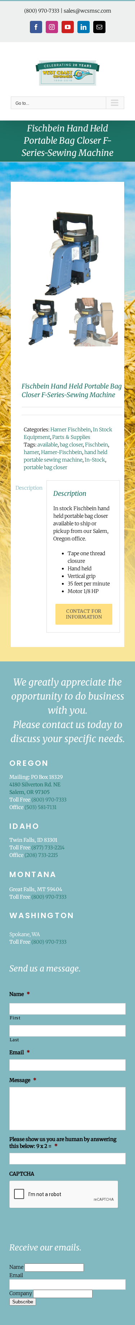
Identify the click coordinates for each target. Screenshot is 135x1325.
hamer (31, 452)
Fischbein (96, 444)
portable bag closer (45, 467)
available (47, 444)
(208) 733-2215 (41, 855)
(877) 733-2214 (47, 847)
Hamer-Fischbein (61, 452)
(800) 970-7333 (41, 11)
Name (16, 1267)
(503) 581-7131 (40, 807)
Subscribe (22, 1301)
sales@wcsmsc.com (87, 11)
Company (21, 1293)
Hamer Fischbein (70, 429)
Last (14, 1039)
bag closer (71, 444)
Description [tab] (28, 488)
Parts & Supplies (71, 437)
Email (16, 1275)
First (15, 1017)
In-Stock (95, 460)
